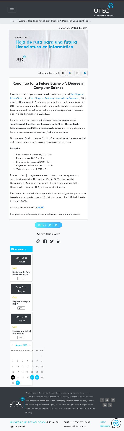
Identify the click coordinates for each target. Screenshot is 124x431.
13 (32, 366)
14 (37, 366)
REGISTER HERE (48, 225)
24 (18, 377)
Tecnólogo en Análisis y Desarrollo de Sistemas (54, 98)
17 (18, 372)
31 (18, 382)
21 (37, 372)
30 (13, 382)
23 (13, 377)
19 (27, 372)
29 (42, 377)
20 (32, 372)
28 (37, 377)
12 (27, 366)
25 (22, 377)
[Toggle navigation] (12, 10)
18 (22, 372)
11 (22, 366)
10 (18, 366)
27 (32, 377)
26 (27, 377)
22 (42, 372)
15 (42, 366)
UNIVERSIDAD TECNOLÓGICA (28, 422)
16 (13, 372)
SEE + (21, 279)
